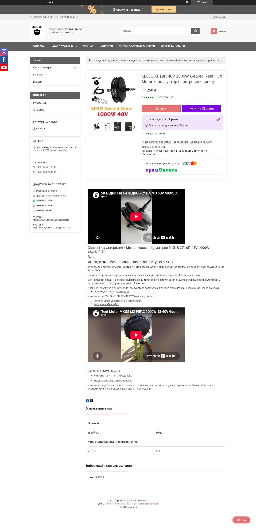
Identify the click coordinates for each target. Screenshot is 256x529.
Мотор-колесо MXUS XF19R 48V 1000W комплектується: (120, 296)
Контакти (106, 46)
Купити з (195, 108)
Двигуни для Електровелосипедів (117, 60)
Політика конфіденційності (145, 504)
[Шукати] (195, 31)
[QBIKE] (37, 37)
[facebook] (87, 401)
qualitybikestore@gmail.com (51, 195)
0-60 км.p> (123, 291)
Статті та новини (173, 46)
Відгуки (37, 81)
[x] (91, 401)
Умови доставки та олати (137, 46)
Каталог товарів (62, 46)
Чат (244, 520)
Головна (39, 46)
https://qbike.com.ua (46, 190)
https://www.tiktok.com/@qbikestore (51, 220)
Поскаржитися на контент (118, 504)
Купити (161, 108)
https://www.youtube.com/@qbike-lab (52, 227)
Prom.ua (144, 500)
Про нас (88, 46)
